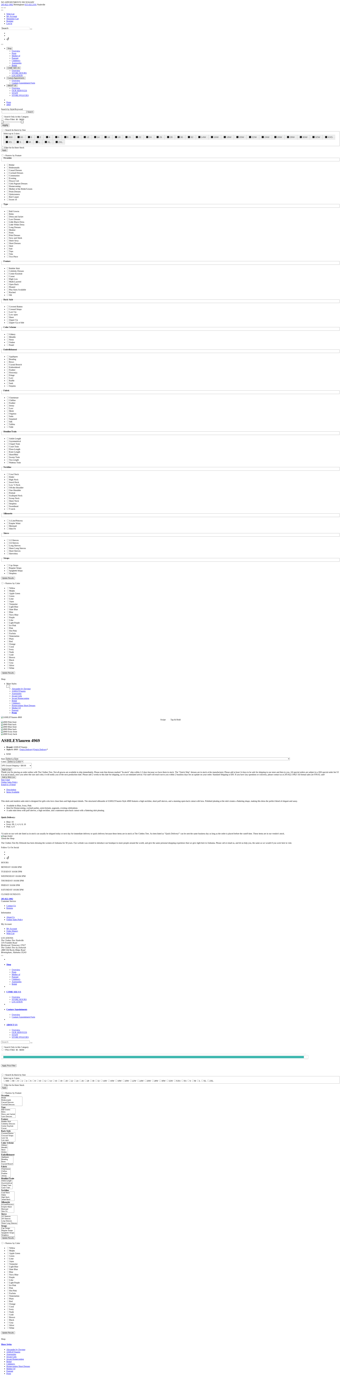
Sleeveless (13, 553)
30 (181, 137)
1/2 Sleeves (14, 540)
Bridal (11, 165)
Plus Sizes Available (17, 290)
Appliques (13, 356)
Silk (10, 422)
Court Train (14, 446)
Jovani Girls (17, 696)
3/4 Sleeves (14, 543)
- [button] (8, 686)
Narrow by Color (12, 583)
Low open (13, 314)
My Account (11, 16)
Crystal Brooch (15, 364)
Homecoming (15, 186)
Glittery (12, 334)
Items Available (12, 792)
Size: (3, 759)
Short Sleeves (15, 551)
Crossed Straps (15, 309)
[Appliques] (7, 1157)
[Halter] (7, 1195)
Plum (11, 639)
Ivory (11, 649)
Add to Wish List (8, 777)
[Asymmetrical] (7, 1183)
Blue (11, 612)
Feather (12, 370)
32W (317, 137)
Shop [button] (8, 964)
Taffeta (12, 424)
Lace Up (12, 312)
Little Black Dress (16, 222)
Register (9, 21)
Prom (14, 713)
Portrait (12, 493)
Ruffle (11, 380)
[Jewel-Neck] (7, 1199)
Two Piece (13, 257)
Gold (11, 655)
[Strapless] (8, 1235)
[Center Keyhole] (9, 1126)
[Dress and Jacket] (8, 1114)
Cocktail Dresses (16, 173)
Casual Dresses (15, 170)
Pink (11, 628)
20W (241, 137)
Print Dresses (14, 235)
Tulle (11, 427)
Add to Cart (6, 770)
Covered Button (16, 306)
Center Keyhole (15, 274)
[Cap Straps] (8, 1228)
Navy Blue (13, 615)
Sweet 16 (13, 199)
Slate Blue (13, 609)
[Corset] (9, 1128)
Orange (12, 644)
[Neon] (4, 1150)
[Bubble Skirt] (9, 1121)
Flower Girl (14, 181)
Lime (11, 599)
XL (49, 142)
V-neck (12, 509)
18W (228, 137)
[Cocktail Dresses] (11, 1105)
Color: (4, 762)
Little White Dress (16, 225)
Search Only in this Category (16, 117)
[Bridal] (11, 1098)
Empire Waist (14, 523)
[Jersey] (6, 1176)
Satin (11, 416)
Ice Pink (12, 625)
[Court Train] (7, 1188)
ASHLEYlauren (19, 691)
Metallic (12, 337)
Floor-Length (14, 449)
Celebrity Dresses (16, 271)
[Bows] (7, 1162)
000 (11, 137)
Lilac (11, 620)
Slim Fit (12, 529)
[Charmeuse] (6, 1169)
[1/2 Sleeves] (9, 1216)
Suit (10, 249)
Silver (11, 665)
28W (292, 137)
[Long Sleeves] (9, 1221)
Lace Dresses (14, 219)
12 (87, 137)
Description (11, 789)
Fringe (12, 375)
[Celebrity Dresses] (9, 1124)
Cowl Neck (14, 474)
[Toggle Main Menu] (2, 44)
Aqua (11, 601)
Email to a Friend (8, 784)
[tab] (173, 698)
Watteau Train (15, 462)
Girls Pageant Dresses (18, 183)
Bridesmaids (14, 167)
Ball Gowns (14, 211)
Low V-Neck (14, 485)
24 (150, 137)
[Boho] (8, 1112)
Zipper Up (13, 320)
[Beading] (7, 1159)
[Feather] (6, 1173)
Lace (11, 378)
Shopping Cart (12, 19)
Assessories (16, 693)
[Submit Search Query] (31, 1042)
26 (160, 137)
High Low (13, 279)
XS (10, 142)
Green (11, 596)
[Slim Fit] (7, 1211)
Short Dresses (15, 243)
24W (266, 137)
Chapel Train (14, 444)
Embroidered (14, 367)
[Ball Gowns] (8, 1110)
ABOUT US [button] (11, 1025)
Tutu (11, 254)
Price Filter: (10, 119)
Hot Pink (13, 631)
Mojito (12, 591)
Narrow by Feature (13, 155)
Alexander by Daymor (21, 689)
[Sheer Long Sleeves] (9, 1223)
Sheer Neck (14, 501)
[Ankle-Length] (7, 1181)
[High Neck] (7, 1197)
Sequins (12, 386)
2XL (60, 142)
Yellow (12, 588)
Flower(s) (13, 372)
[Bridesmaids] (11, 1100)
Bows (11, 362)
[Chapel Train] (7, 1185)
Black (11, 660)
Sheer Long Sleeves (17, 548)
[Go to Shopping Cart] (2, 7)
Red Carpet (14, 197)
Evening (12, 178)
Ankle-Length (15, 438)
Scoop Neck (14, 498)
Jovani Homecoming (20, 698)
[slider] (306, 1057)
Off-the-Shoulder (16, 487)
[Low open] (8, 1140)
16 (108, 137)
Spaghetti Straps (16, 571)
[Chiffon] (6, 1171)
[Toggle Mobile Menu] (2, 955)
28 (171, 137)
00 (21, 137)
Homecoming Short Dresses (23, 705)
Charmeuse (14, 398)
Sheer (11, 317)
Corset (12, 276)
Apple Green (14, 593)
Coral (11, 647)
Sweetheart (13, 506)
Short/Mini (13, 454)
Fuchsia (12, 633)
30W (305, 137)
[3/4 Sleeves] (9, 1219)
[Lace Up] (8, 1138)
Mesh (11, 411)
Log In (9, 23)
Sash (11, 383)
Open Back (14, 284)
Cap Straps (13, 565)
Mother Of (16, 708)
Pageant (15, 710)
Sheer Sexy (14, 241)
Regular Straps (15, 568)
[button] (9, 48)
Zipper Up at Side (16, 322)
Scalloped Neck (15, 495)
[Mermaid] (7, 1209)
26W (279, 137)
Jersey (11, 406)
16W (216, 137)
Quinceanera (14, 194)
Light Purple (14, 623)
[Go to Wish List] (5, 7)
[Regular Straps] (8, 1231)
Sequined (13, 419)
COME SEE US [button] (13, 992)
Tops (11, 251)
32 (192, 137)
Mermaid (13, 526)
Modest (12, 230)
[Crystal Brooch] (7, 1164)
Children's (16, 703)
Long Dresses (15, 227)
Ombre (12, 342)
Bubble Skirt (14, 268)
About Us (10, 917)
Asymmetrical (15, 441)
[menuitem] (173, 14)
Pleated (12, 287)
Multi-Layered (15, 282)
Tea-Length (14, 460)
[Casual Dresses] (11, 1102)
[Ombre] (4, 1152)
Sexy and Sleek (15, 238)
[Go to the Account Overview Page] (2, 10)
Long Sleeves (15, 545)
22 (140, 137)
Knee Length (14, 452)
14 (98, 137)
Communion (14, 175)
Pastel (11, 345)
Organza (12, 414)
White (11, 668)
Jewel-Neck (14, 482)
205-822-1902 (7, 4)
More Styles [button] (11, 684)
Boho (11, 214)
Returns (9, 908)
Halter (11, 477)
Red (11, 641)
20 (129, 137)
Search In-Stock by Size (15, 130)
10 (77, 137)
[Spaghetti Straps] (8, 1233)
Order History (12, 931)
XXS (330, 137)
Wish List (10, 14)
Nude (11, 652)
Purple (12, 617)
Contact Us (11, 906)
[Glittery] (4, 1145)
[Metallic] (4, 1147)
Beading (12, 359)
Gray (11, 663)
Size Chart (5, 780)
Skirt (11, 246)
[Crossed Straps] (8, 1136)
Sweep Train (14, 457)
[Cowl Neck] (7, 1193)
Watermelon (14, 636)
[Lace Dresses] (8, 1116)
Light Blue (13, 607)
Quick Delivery (40, 749)
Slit (10, 295)
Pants (11, 233)
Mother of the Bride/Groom (20, 189)
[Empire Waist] (7, 1207)
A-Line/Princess (16, 521)
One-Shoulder (15, 490)
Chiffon (12, 400)
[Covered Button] (8, 1133)
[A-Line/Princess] (7, 1205)
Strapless (13, 503)
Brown (12, 657)
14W (203, 137)
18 (119, 137)
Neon (11, 340)
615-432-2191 (31, 4)
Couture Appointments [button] (16, 1009)
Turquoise (13, 604)
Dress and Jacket (16, 217)
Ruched (12, 292)
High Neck (13, 479)
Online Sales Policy (9, 782)
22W (254, 137)
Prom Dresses (15, 191)
